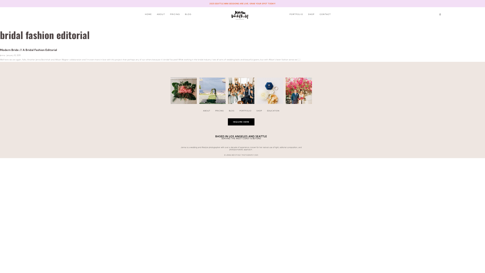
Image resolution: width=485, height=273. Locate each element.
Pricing (175, 14)
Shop (311, 14)
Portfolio (296, 14)
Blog (188, 14)
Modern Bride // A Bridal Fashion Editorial (28, 50)
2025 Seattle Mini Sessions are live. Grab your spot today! (242, 3)
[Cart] (440, 14)
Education (273, 111)
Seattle (261, 136)
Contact (325, 14)
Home (148, 14)
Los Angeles (238, 136)
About (161, 14)
